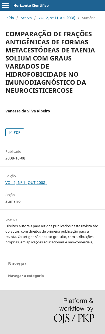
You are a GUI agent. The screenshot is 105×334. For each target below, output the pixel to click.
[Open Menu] (5, 5)
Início (9, 17)
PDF (16, 132)
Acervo (26, 17)
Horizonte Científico (31, 5)
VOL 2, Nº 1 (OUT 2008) (56, 17)
